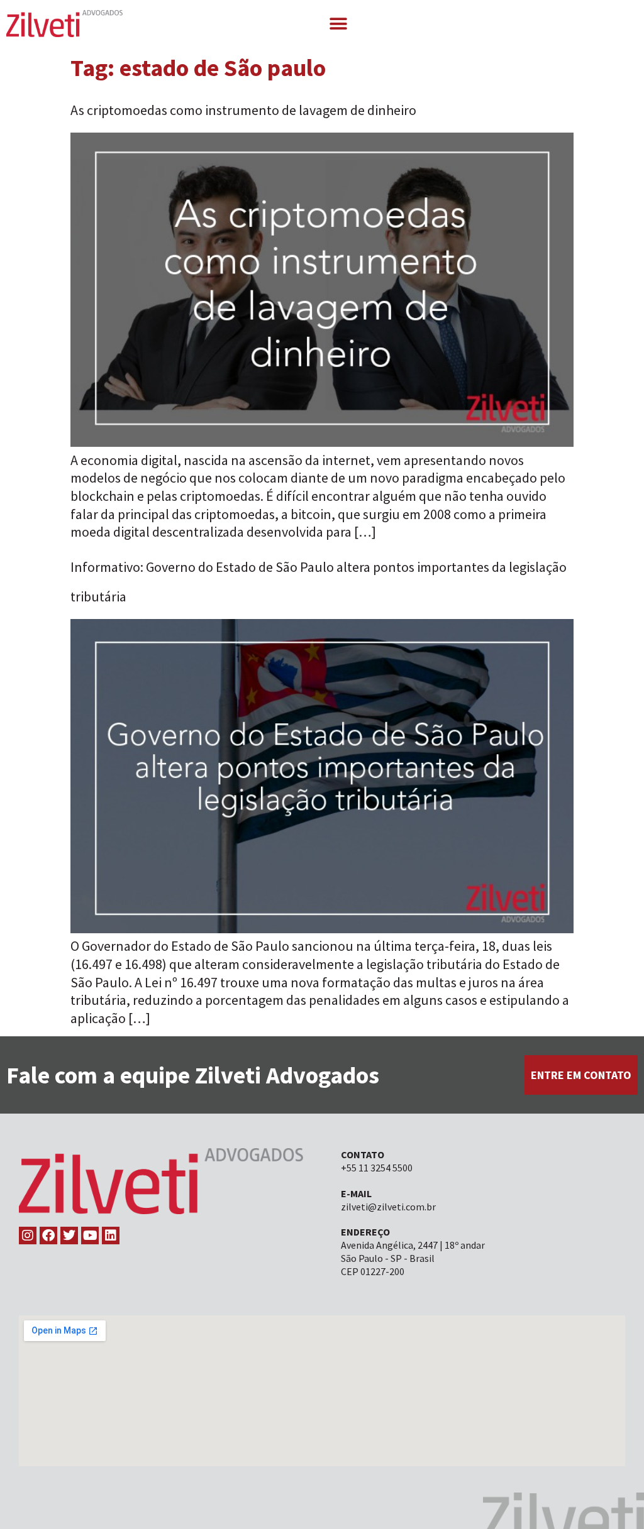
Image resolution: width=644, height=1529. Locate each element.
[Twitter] (69, 1235)
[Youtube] (90, 1235)
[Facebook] (48, 1235)
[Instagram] (27, 1235)
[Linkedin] (110, 1235)
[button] (338, 23)
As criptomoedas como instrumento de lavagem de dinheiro (243, 110)
